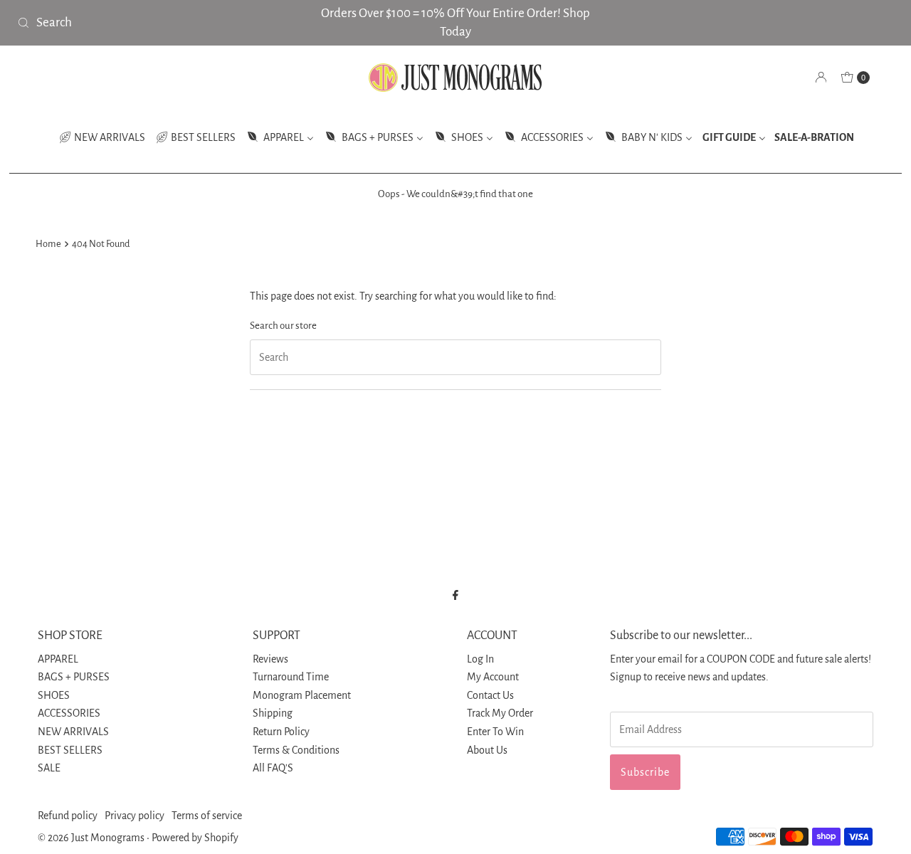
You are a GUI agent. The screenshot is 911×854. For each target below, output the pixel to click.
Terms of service (207, 815)
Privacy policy (134, 815)
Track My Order (500, 713)
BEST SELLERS (70, 750)
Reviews (270, 659)
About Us (487, 750)
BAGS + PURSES (74, 676)
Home (48, 243)
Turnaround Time (291, 676)
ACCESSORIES (69, 713)
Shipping (273, 713)
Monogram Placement (302, 695)
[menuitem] (102, 137)
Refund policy (68, 815)
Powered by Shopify (195, 837)
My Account (493, 676)
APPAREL (58, 659)
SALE (49, 768)
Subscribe (645, 772)
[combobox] (155, 23)
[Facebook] (455, 595)
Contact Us (490, 695)
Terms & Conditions (296, 750)
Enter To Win (495, 731)
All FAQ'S (273, 768)
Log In (480, 659)
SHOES (54, 695)
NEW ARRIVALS (73, 731)
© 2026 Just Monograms (91, 837)
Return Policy (281, 731)
